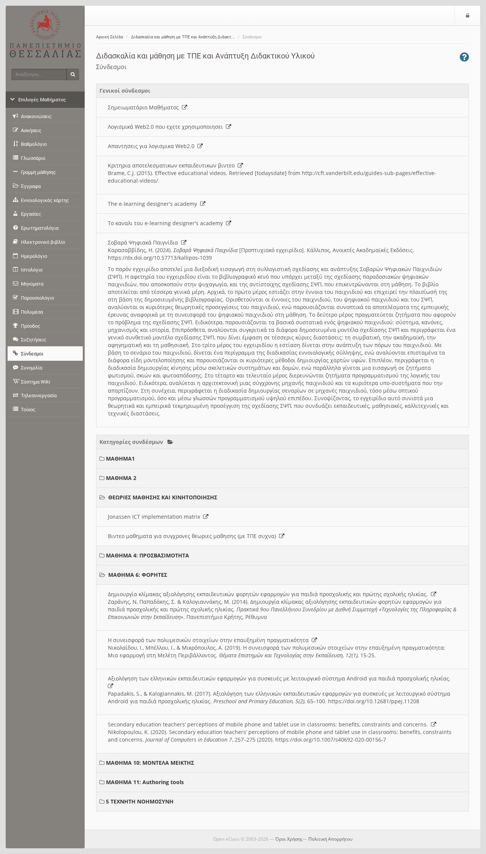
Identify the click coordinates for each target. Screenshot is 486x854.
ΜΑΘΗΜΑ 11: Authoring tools (145, 782)
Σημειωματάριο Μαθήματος (145, 107)
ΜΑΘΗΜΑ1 (120, 458)
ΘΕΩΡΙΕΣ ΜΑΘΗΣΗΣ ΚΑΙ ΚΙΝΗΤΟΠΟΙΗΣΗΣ (162, 497)
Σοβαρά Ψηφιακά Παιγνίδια (144, 242)
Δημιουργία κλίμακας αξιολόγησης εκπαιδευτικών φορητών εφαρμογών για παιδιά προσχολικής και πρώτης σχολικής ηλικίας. (269, 594)
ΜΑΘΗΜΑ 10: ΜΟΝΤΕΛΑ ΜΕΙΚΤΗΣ (150, 762)
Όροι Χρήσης (289, 839)
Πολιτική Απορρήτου (330, 839)
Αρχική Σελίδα (109, 37)
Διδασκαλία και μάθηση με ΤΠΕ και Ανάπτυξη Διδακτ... (183, 37)
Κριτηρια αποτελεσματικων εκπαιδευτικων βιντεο (173, 165)
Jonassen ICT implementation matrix (155, 516)
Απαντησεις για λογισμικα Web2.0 (152, 146)
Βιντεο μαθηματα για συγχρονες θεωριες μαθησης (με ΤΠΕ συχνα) (193, 536)
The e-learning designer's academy (154, 203)
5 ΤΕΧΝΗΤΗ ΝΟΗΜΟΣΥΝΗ (140, 801)
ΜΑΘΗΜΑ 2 (121, 477)
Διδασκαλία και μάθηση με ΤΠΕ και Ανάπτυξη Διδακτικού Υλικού (205, 55)
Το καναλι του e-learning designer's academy (167, 223)
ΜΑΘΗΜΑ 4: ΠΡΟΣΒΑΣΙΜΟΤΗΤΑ (147, 555)
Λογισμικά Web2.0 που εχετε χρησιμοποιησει (167, 126)
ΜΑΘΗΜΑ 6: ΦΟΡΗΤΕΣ (137, 574)
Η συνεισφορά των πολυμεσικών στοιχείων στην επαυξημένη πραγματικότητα (210, 640)
